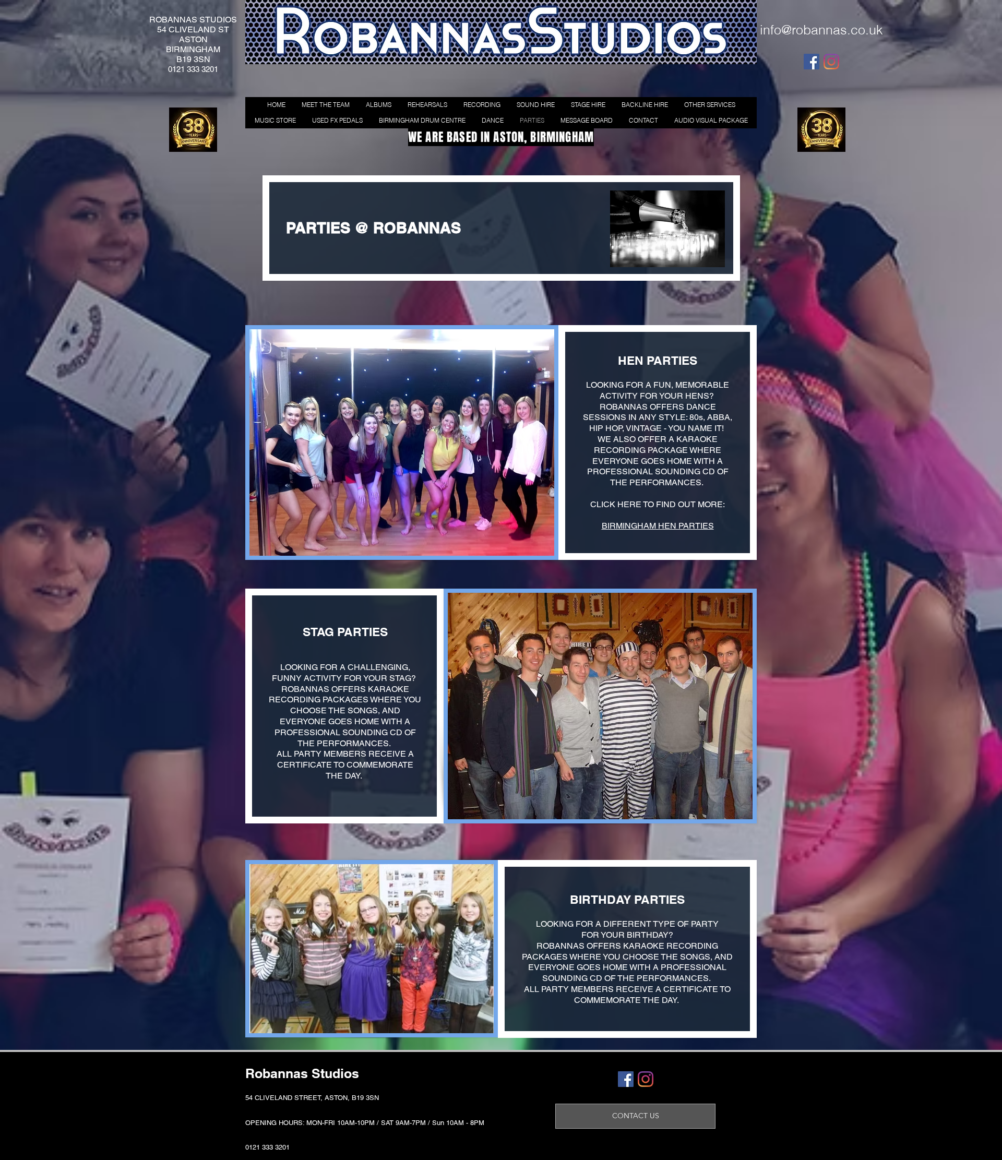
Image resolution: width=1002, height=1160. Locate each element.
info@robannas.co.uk (821, 30)
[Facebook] (811, 61)
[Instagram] (831, 61)
